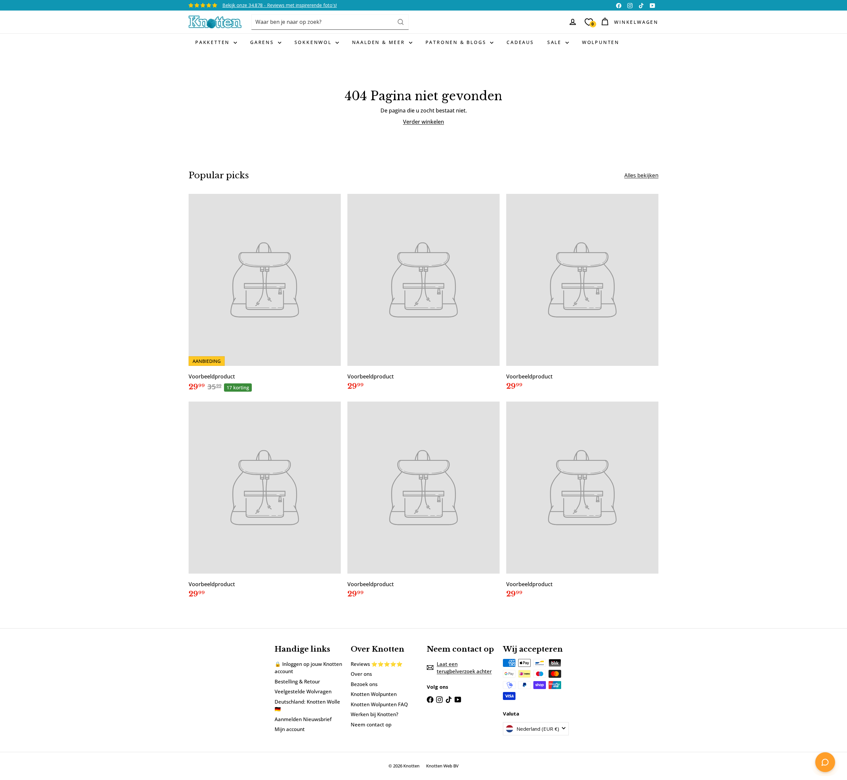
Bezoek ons (364, 684)
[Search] (401, 22)
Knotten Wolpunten (374, 694)
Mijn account (290, 729)
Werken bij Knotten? (374, 714)
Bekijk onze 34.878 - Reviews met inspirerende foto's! (279, 5)
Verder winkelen (423, 121)
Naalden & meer (379, 42)
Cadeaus (520, 42)
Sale (555, 42)
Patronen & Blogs (457, 42)
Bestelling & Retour (297, 681)
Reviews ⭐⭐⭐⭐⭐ (377, 664)
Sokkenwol (314, 42)
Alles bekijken (641, 175)
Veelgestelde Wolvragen (303, 691)
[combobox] (330, 22)
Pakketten (213, 42)
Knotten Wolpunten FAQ (379, 704)
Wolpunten (600, 42)
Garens (263, 42)
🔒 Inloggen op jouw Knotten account (308, 668)
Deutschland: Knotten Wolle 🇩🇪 (307, 705)
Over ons (361, 674)
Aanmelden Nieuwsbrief (303, 719)
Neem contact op (371, 724)
